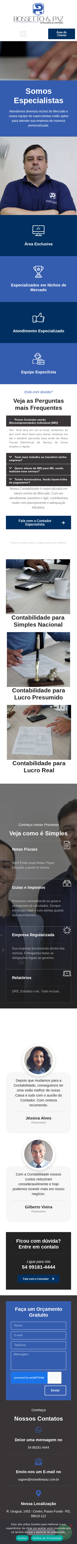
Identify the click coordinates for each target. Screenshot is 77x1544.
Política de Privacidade (47, 1538)
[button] (23, 34)
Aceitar (22, 1538)
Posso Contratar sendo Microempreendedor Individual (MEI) (33, 421)
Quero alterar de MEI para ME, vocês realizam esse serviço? (36, 470)
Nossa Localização (38, 1504)
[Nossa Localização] (38, 1493)
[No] (70, 1531)
